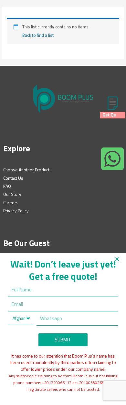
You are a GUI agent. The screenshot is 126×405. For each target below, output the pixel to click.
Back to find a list (38, 35)
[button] (117, 259)
